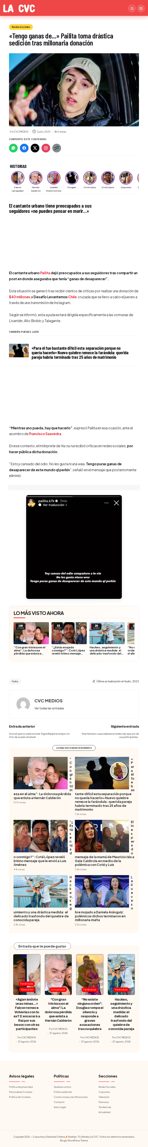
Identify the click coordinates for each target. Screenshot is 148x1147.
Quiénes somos (62, 1087)
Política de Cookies (20, 1097)
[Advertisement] (74, 242)
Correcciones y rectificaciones (71, 1097)
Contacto (59, 1102)
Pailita (45, 273)
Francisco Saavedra (45, 434)
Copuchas (104, 1092)
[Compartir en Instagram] (46, 148)
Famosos (104, 1102)
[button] (74, 547)
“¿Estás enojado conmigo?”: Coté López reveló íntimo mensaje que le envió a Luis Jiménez (68, 653)
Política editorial (63, 1092)
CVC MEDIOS (48, 700)
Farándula (26, 983)
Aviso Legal (60, 1107)
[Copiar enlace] (56, 148)
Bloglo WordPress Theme (74, 1140)
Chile (72, 297)
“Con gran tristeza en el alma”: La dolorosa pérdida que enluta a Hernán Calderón (29, 651)
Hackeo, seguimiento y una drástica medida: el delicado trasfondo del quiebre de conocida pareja (105, 653)
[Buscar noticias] (132, 8)
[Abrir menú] (141, 8)
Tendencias (105, 1107)
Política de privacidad (21, 1087)
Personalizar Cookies (20, 1092)
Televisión (27, 989)
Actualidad (58, 989)
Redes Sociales (21, 26)
